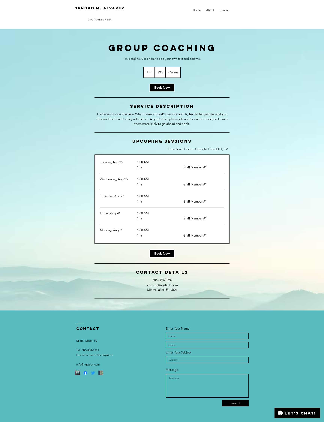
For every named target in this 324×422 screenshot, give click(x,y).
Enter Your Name (177, 328)
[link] (162, 87)
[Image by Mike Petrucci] (77, 373)
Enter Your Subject (178, 352)
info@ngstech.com (88, 364)
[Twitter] (93, 373)
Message (172, 369)
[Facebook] (85, 373)
